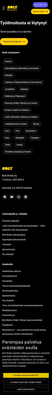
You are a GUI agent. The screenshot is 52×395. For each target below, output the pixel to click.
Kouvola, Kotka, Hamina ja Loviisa (21, 103)
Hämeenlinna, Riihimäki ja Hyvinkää (22, 68)
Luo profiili (39, 5)
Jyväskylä (9, 89)
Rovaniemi (31, 131)
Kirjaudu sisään (38, 11)
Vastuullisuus (8, 315)
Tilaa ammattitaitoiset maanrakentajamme (22, 305)
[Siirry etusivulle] (12, 8)
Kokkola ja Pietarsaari (15, 96)
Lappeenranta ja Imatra (16, 124)
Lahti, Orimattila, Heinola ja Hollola (21, 117)
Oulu (7, 131)
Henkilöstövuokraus (11, 271)
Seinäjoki (19, 138)
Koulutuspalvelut (10, 290)
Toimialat (6, 244)
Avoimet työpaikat (10, 221)
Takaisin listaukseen (12, 41)
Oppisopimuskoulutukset (14, 239)
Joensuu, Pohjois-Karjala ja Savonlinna (23, 82)
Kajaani (24, 89)
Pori (17, 131)
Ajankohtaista (8, 249)
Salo (7, 138)
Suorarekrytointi (9, 276)
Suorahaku (7, 281)
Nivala (36, 124)
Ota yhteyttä (8, 254)
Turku (7, 144)
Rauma (8, 61)
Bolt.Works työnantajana (13, 235)
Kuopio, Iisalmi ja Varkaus (17, 110)
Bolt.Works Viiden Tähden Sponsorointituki (22, 320)
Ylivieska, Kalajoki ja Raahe (18, 151)
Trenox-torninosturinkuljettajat (16, 286)
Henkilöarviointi (9, 310)
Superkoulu (7, 325)
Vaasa (20, 144)
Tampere (35, 138)
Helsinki (8, 75)
